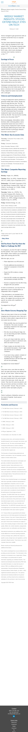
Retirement (14, 722)
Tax (14, 730)
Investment (14, 724)
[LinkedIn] (14, 716)
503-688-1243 (15, 710)
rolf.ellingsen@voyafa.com (14, 713)
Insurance (14, 728)
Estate (14, 726)
